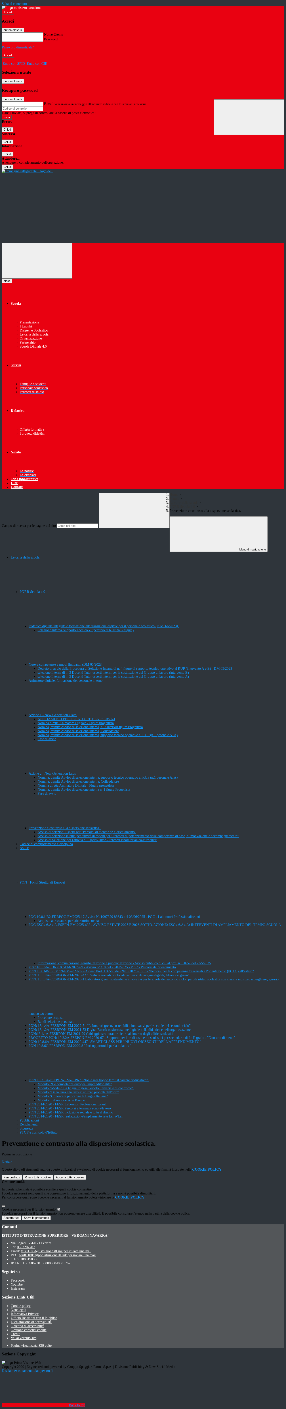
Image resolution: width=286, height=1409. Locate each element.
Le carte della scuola (184, 502)
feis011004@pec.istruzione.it (57, 1255)
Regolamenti (29, 1124)
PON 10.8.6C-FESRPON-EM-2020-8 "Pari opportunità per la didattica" (80, 1046)
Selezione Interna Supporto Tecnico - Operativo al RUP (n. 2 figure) (86, 630)
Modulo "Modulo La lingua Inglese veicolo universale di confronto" (86, 1088)
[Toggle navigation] (37, 261)
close (7, 281)
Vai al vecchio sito (23, 1338)
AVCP (24, 848)
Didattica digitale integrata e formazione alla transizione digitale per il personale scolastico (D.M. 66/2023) (104, 626)
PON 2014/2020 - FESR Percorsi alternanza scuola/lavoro (70, 1108)
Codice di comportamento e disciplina (46, 844)
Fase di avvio (47, 739)
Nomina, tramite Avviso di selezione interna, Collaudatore (78, 731)
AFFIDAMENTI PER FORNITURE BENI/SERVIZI (76, 719)
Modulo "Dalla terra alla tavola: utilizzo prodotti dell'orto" (78, 1092)
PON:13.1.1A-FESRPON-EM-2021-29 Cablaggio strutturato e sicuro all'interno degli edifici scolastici (101, 1034)
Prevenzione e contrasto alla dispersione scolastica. (65, 828)
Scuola (174, 498)
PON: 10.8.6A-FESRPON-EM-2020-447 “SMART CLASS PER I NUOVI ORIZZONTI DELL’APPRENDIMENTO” (115, 1042)
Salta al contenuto (14, 4)
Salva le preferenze (36, 1217)
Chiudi (8, 129)
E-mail (48, 104)
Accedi (8, 12)
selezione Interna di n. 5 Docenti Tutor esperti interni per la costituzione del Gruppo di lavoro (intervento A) (113, 676)
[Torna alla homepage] (27, 171)
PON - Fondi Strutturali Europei (43, 882)
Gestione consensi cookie (28, 1330)
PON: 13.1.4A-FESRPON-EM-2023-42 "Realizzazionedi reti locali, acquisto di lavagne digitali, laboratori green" (109, 975)
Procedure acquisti (50, 1017)
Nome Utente (53, 34)
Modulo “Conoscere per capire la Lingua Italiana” (73, 1096)
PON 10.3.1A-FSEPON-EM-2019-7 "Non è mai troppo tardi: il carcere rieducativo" (89, 1080)
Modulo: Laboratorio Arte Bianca (61, 1100)
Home (174, 494)
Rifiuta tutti (38, 1177)
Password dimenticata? (18, 47)
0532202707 (26, 1247)
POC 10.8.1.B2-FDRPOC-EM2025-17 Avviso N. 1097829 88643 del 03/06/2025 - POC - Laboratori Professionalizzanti (115, 917)
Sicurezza (26, 1128)
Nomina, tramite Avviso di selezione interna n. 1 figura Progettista (84, 789)
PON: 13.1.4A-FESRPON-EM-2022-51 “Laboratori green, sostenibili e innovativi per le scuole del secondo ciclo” (110, 1026)
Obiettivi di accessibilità (27, 1326)
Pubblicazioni (29, 1120)
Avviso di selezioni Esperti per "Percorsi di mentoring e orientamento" (87, 832)
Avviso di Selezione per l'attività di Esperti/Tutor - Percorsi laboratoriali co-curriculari (97, 840)
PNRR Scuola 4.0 (182, 507)
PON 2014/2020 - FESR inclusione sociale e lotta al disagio (71, 1112)
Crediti (15, 1334)
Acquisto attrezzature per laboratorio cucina (68, 921)
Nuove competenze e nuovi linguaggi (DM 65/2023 (66, 664)
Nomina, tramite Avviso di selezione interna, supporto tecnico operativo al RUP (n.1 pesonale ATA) (108, 735)
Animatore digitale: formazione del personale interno (66, 680)
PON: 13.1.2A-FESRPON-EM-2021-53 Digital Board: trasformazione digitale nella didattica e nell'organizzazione (110, 1030)
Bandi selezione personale (56, 1021)
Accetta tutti (70, 1177)
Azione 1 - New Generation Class (53, 715)
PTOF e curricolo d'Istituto (38, 1132)
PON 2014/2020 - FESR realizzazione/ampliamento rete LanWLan (76, 1116)
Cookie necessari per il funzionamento (29, 1209)
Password (51, 39)
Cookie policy (21, 1306)
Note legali (18, 1310)
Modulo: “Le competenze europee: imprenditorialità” (75, 1084)
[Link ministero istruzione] (21, 8)
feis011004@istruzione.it (56, 1251)
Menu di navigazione (252, 549)
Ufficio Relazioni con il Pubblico (34, 1318)
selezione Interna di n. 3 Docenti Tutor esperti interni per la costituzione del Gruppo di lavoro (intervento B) (113, 672)
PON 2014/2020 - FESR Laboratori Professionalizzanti (68, 1104)
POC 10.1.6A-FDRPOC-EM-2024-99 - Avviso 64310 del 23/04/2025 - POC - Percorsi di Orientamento (102, 967)
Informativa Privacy (25, 1314)
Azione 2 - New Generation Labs (53, 773)
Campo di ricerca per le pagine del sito (29, 525)
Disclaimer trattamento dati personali (27, 1371)
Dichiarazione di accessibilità (31, 1322)
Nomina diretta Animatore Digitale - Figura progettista (76, 723)
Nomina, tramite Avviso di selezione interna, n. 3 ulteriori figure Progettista (90, 727)
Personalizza (12, 1177)
